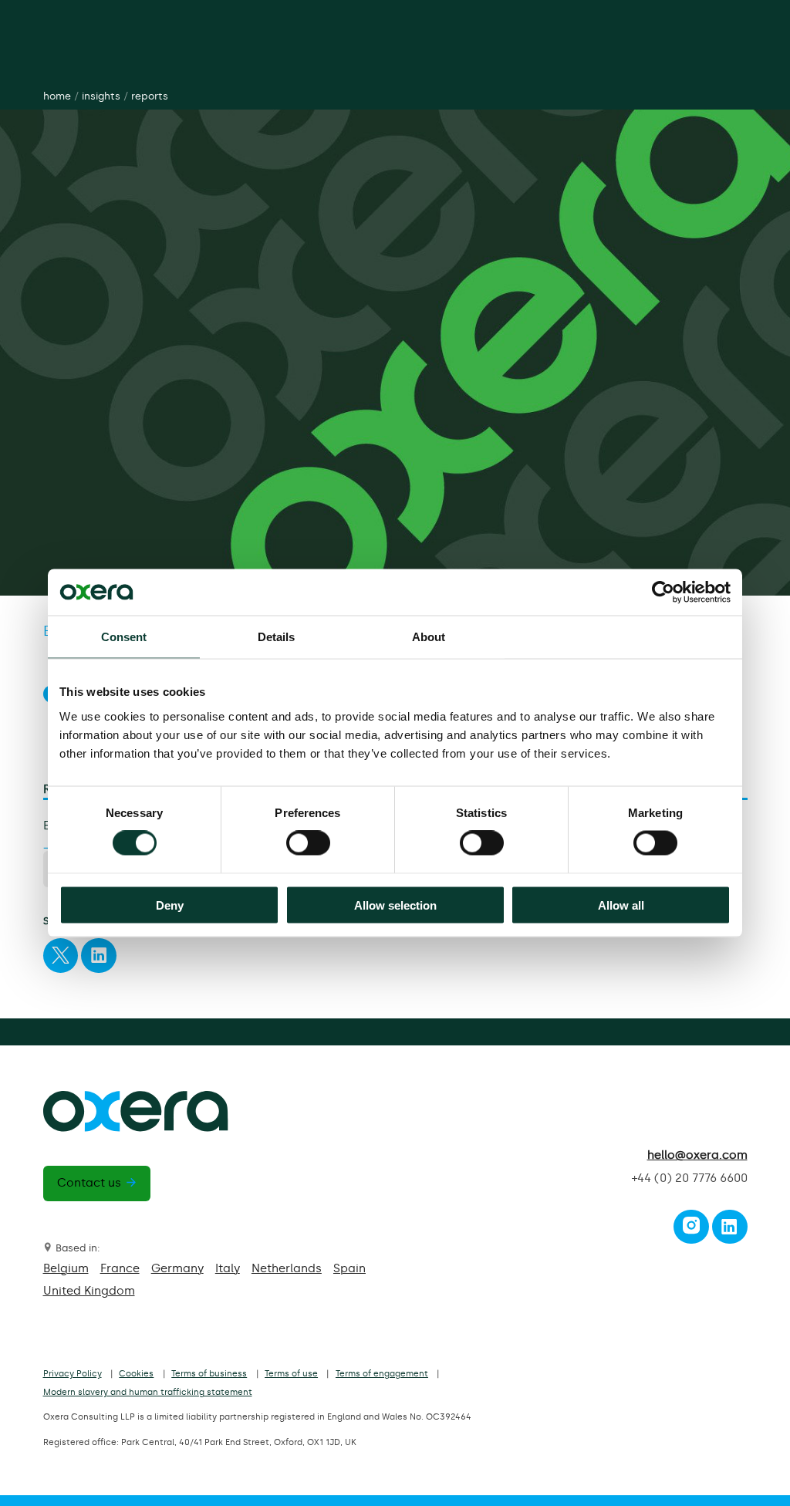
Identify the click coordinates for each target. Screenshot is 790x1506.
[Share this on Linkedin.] (98, 959)
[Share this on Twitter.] (60, 959)
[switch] (308, 843)
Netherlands (287, 1268)
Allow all (621, 904)
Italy (227, 1268)
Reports (149, 96)
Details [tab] (276, 636)
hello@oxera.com (697, 1155)
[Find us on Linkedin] (729, 1231)
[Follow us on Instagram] (691, 1231)
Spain (349, 1268)
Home (57, 96)
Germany (177, 1268)
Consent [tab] (124, 636)
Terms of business (209, 1374)
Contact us (89, 1183)
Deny (170, 904)
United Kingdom (89, 1291)
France (120, 1268)
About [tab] (429, 636)
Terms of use (291, 1374)
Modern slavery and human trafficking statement (147, 1392)
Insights (101, 96)
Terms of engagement (382, 1374)
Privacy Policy (72, 1374)
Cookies (136, 1374)
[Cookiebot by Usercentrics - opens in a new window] (663, 592)
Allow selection (395, 904)
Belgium (66, 1268)
